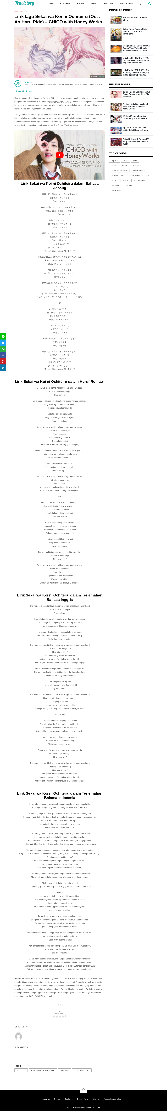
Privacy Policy (83, 1099)
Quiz (141, 4)
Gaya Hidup (65, 4)
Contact (57, 1099)
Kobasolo (21, 1070)
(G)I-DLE (115, 161)
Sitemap (96, 1099)
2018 (135, 161)
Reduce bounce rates (112, 1099)
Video (93, 4)
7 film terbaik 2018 (119, 166)
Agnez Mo (115, 186)
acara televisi (117, 176)
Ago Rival (129, 186)
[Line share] (3, 336)
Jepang (19, 91)
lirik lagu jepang (82, 1070)
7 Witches (137, 166)
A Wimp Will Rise (139, 171)
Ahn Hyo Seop (117, 191)
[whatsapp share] (3, 349)
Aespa (125, 181)
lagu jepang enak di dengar (42, 1070)
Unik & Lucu (108, 4)
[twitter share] (3, 343)
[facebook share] (3, 355)
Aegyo (114, 181)
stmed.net (101, 76)
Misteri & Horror (126, 4)
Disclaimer (69, 1099)
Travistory (28, 82)
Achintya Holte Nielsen (139, 176)
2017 (125, 161)
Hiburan (80, 4)
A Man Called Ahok (119, 171)
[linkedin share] (3, 367)
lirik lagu (65, 1070)
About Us (46, 1099)
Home (51, 4)
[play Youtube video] (59, 155)
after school (139, 181)
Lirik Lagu (23, 12)
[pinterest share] (3, 361)
